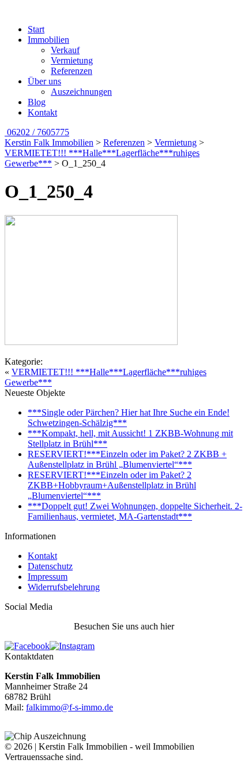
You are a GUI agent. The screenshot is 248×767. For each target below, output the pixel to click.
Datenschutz (50, 566)
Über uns (44, 81)
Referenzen (71, 71)
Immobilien (48, 40)
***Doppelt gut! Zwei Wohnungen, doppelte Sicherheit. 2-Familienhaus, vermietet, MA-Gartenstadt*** (135, 511)
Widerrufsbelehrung (64, 587)
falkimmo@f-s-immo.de (69, 707)
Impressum (47, 576)
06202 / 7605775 (37, 132)
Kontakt (42, 112)
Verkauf (65, 50)
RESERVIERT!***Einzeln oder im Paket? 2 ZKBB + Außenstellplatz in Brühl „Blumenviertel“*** (127, 459)
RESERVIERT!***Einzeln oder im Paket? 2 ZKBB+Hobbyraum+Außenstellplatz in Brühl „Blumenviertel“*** (112, 485)
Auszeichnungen (81, 92)
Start (36, 29)
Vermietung (72, 60)
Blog (37, 102)
